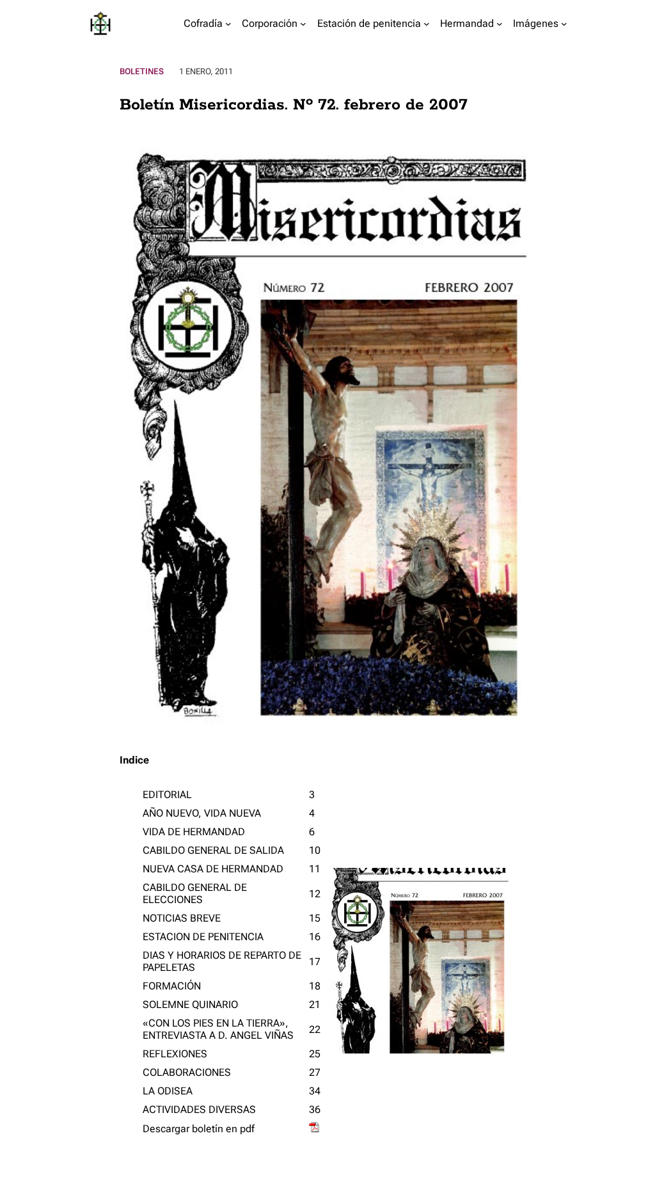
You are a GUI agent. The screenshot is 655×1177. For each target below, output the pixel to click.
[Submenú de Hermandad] (499, 23)
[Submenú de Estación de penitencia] (426, 23)
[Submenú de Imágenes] (564, 23)
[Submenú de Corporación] (303, 23)
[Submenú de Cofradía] (228, 23)
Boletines (142, 71)
